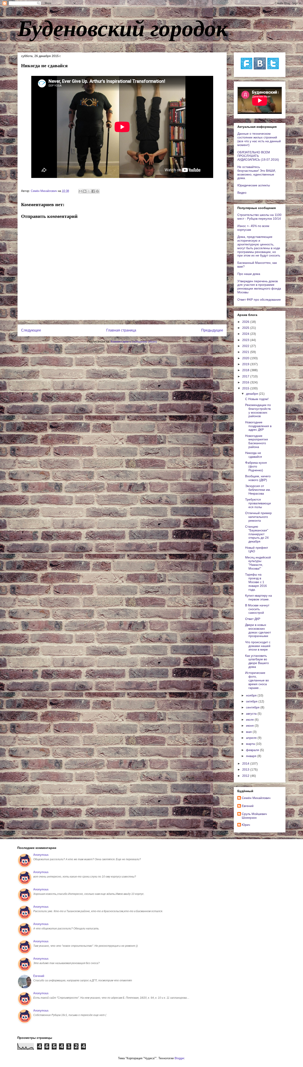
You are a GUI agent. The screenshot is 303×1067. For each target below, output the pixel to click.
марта (251, 744)
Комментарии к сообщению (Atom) (134, 341)
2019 (246, 364)
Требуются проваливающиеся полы (258, 503)
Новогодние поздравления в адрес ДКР (258, 426)
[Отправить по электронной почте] (80, 191)
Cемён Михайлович (256, 798)
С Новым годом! (257, 399)
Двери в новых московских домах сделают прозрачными (258, 630)
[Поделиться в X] (89, 191)
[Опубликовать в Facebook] (93, 191)
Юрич (246, 824)
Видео (241, 192)
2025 (246, 327)
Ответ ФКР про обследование (259, 299)
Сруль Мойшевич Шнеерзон (254, 815)
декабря (252, 393)
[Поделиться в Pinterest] (97, 191)
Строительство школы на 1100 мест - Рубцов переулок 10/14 (259, 216)
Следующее (31, 330)
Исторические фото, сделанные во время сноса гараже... (257, 680)
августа (252, 713)
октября (252, 701)
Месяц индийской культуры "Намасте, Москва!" (258, 563)
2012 (246, 775)
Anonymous (41, 854)
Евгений (248, 806)
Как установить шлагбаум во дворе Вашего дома (257, 661)
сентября (253, 707)
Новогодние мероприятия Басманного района (256, 441)
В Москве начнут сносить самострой (257, 609)
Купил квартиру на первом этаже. (258, 597)
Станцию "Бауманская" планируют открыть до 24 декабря (257, 534)
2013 (246, 769)
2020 (246, 358)
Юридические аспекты (253, 185)
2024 (246, 333)
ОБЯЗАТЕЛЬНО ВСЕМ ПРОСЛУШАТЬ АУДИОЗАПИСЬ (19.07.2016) (258, 156)
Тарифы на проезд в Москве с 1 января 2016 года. (256, 582)
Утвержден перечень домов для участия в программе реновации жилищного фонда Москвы (259, 286)
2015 (246, 388)
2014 (246, 763)
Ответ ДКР (252, 619)
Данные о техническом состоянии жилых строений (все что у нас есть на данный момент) (259, 139)
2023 (246, 340)
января (251, 756)
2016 (246, 382)
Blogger (179, 1058)
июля (250, 719)
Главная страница (121, 330)
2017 (246, 376)
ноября (252, 695)
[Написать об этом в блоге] (85, 191)
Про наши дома (248, 274)
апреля (252, 738)
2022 (246, 346)
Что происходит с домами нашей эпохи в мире (257, 645)
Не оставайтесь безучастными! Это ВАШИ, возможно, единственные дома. (256, 172)
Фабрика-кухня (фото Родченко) (256, 466)
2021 (246, 352)
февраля (253, 750)
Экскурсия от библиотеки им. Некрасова (258, 489)
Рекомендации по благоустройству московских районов (258, 410)
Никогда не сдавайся (253, 454)
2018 (246, 370)
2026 (246, 321)
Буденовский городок (123, 27)
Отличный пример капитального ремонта (258, 516)
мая (249, 732)
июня (250, 725)
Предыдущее (212, 330)
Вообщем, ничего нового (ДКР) (258, 478)
